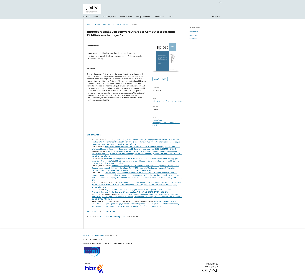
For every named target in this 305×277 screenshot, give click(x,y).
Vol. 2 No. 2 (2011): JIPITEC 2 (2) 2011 (116, 24)
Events (170, 16)
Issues (96, 16)
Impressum (99, 235)
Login (220, 2)
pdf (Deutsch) (161, 79)
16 (110, 211)
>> (114, 211)
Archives (97, 24)
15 (108, 211)
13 (103, 211)
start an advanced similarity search (112, 216)
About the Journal (109, 16)
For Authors (193, 35)
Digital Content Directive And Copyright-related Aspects (127, 189)
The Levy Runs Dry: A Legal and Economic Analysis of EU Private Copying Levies (149, 182)
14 (106, 211)
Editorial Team (126, 16)
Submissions (159, 16)
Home (89, 24)
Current (86, 16)
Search (217, 16)
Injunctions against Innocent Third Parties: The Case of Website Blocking (134, 146)
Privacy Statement (143, 16)
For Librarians (194, 39)
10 (96, 211)
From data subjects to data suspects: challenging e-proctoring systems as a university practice (134, 202)
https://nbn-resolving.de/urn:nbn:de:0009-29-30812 (166, 122)
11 (98, 211)
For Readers (193, 32)
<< (88, 211)
